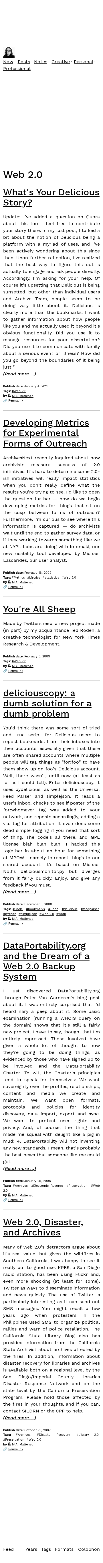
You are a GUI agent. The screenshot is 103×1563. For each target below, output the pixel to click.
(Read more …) (19, 374)
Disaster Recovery (54, 1435)
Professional (17, 68)
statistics (52, 577)
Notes (40, 61)
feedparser (91, 909)
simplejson (29, 914)
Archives (21, 1186)
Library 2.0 (88, 1435)
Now (8, 61)
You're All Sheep (39, 609)
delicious (71, 909)
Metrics (19, 577)
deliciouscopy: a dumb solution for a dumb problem (47, 703)
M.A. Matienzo (22, 396)
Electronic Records (48, 1186)
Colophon (89, 1549)
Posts (24, 61)
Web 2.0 (20, 391)
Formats (64, 1549)
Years (31, 1549)
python (10, 914)
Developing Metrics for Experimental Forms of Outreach (46, 433)
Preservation (78, 1186)
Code (19, 909)
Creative (61, 61)
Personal (83, 61)
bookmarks (36, 909)
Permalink (15, 400)
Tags (46, 1549)
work (62, 914)
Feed (8, 1549)
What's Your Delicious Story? (51, 197)
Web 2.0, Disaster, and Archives (43, 1227)
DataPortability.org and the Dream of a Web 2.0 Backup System (46, 961)
